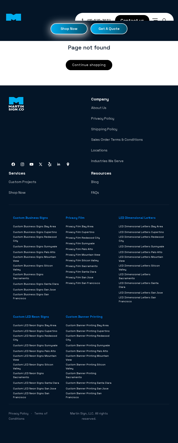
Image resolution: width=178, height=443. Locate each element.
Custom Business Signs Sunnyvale (35, 246)
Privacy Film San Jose (79, 277)
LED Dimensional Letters (137, 218)
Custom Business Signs (30, 218)
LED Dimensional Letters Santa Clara (138, 285)
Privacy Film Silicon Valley (82, 260)
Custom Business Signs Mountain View (34, 259)
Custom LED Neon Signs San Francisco (31, 395)
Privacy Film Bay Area (79, 226)
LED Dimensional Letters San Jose (141, 292)
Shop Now (69, 28)
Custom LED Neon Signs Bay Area (34, 325)
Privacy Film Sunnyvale (80, 243)
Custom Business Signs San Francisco (31, 296)
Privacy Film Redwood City (83, 237)
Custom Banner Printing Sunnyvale (88, 345)
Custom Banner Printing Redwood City (87, 337)
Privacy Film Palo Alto (79, 249)
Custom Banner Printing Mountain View (87, 358)
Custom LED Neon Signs (31, 317)
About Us (98, 107)
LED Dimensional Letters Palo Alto (140, 252)
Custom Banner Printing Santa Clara (88, 383)
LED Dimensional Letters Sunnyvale (141, 246)
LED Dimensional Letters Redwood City (141, 239)
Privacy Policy (102, 118)
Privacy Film (75, 218)
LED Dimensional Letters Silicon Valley (139, 267)
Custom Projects (22, 182)
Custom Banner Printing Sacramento (81, 375)
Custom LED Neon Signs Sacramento (28, 375)
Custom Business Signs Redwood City (35, 239)
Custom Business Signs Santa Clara (36, 284)
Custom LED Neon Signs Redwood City (35, 337)
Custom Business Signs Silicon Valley (33, 267)
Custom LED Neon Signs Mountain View (34, 358)
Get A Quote (109, 28)
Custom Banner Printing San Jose (87, 388)
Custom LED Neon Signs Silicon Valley (33, 366)
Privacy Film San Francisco (83, 283)
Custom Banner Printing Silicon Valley (85, 366)
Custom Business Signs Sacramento (28, 276)
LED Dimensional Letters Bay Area (141, 226)
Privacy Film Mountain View (83, 254)
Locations (99, 150)
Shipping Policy (104, 129)
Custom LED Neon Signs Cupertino (35, 331)
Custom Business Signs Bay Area (34, 226)
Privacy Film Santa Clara (81, 271)
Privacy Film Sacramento (82, 266)
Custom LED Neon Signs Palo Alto (34, 351)
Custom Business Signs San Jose (34, 289)
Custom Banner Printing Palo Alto (87, 351)
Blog (95, 182)
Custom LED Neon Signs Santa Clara (36, 383)
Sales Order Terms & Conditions (117, 139)
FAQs (95, 192)
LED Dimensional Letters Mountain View (141, 259)
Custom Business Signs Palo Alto (34, 252)
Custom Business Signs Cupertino (35, 232)
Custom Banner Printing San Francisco (84, 395)
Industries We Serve (107, 161)
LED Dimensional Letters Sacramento (134, 276)
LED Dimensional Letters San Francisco (137, 299)
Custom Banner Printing (84, 317)
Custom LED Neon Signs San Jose (34, 388)
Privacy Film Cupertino (80, 232)
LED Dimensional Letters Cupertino (141, 232)
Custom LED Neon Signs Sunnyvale (35, 345)
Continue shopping (89, 65)
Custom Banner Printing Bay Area (87, 325)
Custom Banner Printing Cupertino (88, 331)
